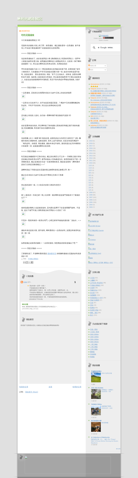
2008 (91, 195)
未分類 (92, 293)
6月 (90, 180)
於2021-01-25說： (100, 107)
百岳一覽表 (92, 249)
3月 (90, 187)
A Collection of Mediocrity (100, 437)
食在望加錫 (104, 422)
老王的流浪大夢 (96, 421)
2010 (91, 163)
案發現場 (91, 244)
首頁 (50, 387)
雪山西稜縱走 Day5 (94, 253)
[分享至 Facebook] (32, 262)
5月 (90, 182)
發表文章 (93, 65)
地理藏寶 (93, 295)
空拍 (91, 305)
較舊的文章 (77, 387)
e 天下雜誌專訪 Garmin (96, 230)
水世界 (92, 288)
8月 (90, 175)
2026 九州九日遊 (106, 373)
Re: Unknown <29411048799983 (101, 100)
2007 (91, 197)
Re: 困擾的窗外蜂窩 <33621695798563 (103, 91)
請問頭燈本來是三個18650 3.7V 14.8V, (103, 104)
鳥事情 (92, 307)
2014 (91, 153)
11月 (90, 168)
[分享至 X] (29, 262)
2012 (91, 158)
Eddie (25, 282)
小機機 (92, 280)
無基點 (92, 357)
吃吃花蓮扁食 (27, 35)
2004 (91, 205)
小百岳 (92, 278)
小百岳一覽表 (94, 332)
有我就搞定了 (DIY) (96, 297)
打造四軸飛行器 (93, 221)
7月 (90, 178)
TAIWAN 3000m (96, 404)
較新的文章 (23, 387)
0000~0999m (94, 334)
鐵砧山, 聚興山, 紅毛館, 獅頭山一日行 (100, 262)
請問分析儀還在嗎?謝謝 (98, 127)
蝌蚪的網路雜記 (29, 19)
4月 (90, 185)
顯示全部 (118, 448)
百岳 (91, 302)
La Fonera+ (92, 239)
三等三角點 (94, 349)
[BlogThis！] (27, 262)
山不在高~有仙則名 (96, 283)
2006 (91, 200)
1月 (90, 190)
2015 (91, 150)
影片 (91, 315)
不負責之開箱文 (33, 259)
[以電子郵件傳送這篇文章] (24, 262)
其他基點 (93, 354)
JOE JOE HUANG (97, 388)
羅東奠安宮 (51, 254)
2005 (91, 202)
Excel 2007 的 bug (94, 226)
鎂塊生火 (91, 235)
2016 (91, 148)
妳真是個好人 (95, 123)
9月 (90, 173)
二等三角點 (94, 347)
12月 (90, 165)
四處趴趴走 (94, 290)
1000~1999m (94, 337)
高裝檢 (90, 258)
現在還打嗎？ (95, 118)
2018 (91, 143)
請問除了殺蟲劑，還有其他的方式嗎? (103, 95)
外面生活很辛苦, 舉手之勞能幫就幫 (102, 109)
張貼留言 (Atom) (31, 392)
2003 (91, 207)
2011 (91, 160)
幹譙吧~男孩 (94, 310)
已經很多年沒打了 (96, 113)
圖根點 (92, 352)
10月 (90, 170)
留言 (91, 69)
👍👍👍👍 (94, 86)
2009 (91, 192)
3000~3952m (94, 342)
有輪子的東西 (94, 300)
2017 (91, 146)
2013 (91, 155)
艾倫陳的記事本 (96, 371)
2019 (91, 141)
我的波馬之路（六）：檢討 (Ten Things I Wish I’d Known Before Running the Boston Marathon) (104, 441)
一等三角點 (94, 344)
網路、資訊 (94, 312)
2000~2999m (94, 339)
